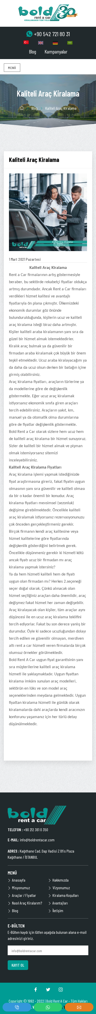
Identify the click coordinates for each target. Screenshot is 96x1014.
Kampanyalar (56, 51)
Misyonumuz (21, 887)
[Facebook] (35, 989)
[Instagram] (61, 989)
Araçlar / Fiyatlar (24, 895)
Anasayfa (18, 880)
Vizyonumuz (61, 887)
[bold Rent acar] (37, 815)
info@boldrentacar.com (37, 839)
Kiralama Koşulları (65, 895)
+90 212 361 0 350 (36, 829)
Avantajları (60, 902)
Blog (32, 51)
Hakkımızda (60, 880)
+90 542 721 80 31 (52, 33)
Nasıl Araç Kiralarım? (27, 902)
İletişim (57, 910)
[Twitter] (48, 989)
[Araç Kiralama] (48, 13)
